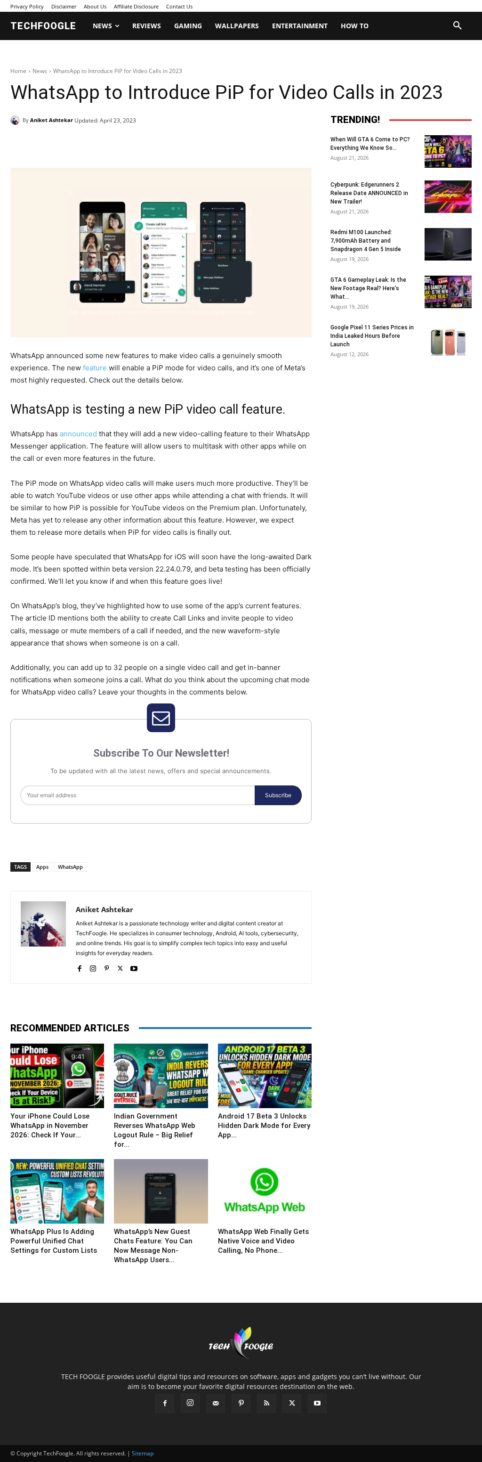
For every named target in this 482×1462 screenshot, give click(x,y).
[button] (457, 26)
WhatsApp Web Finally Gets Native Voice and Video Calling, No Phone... (263, 1241)
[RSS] (266, 1403)
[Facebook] (75, 144)
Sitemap (142, 1453)
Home (18, 71)
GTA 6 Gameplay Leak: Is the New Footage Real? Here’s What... (368, 288)
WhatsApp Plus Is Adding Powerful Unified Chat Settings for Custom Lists (53, 1241)
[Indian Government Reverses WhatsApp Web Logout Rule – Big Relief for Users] (161, 1076)
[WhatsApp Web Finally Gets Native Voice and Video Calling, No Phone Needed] (265, 1191)
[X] (97, 144)
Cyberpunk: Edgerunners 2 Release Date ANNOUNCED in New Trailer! (369, 193)
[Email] (162, 144)
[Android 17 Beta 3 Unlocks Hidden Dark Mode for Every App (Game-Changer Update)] (265, 1076)
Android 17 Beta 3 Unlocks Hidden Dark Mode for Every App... (264, 1125)
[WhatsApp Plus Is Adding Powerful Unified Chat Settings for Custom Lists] (57, 1191)
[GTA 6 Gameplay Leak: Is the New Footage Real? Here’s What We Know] (448, 292)
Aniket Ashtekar (51, 119)
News (39, 71)
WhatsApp (70, 866)
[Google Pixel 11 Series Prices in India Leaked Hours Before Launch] (448, 339)
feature (95, 367)
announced (78, 433)
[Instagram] (92, 966)
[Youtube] (133, 966)
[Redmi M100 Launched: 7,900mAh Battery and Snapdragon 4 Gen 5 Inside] (448, 244)
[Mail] (215, 1403)
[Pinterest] (118, 144)
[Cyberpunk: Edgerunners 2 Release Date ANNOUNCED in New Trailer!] (448, 196)
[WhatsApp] (140, 144)
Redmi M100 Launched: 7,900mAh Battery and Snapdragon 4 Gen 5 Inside (365, 241)
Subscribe (278, 795)
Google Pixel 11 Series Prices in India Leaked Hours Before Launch (372, 336)
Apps (42, 866)
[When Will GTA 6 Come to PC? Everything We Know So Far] (448, 151)
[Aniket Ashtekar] (16, 120)
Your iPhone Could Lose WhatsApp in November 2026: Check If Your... (49, 1125)
